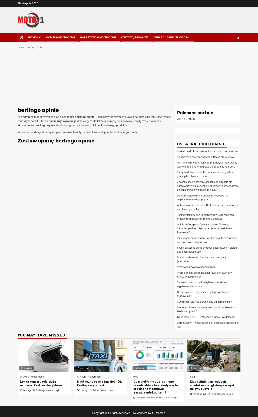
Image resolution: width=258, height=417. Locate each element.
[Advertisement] (129, 79)
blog (135, 376)
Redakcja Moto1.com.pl (47, 390)
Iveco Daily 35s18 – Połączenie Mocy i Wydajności (206, 317)
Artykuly (34, 37)
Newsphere (140, 413)
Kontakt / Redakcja (134, 37)
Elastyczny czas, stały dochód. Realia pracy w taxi (205, 157)
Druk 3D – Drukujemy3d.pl (171, 37)
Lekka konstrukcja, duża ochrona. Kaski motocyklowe (208, 151)
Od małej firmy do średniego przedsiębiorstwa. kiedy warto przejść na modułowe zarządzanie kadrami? (155, 387)
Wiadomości (37, 376)
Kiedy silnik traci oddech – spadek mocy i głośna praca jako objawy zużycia (213, 385)
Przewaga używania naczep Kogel (196, 267)
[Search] (238, 37)
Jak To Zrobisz (186, 119)
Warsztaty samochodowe (98, 37)
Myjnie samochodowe (60, 37)
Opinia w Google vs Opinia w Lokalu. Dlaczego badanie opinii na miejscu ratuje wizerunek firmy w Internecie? (205, 228)
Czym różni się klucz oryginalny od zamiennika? (204, 301)
